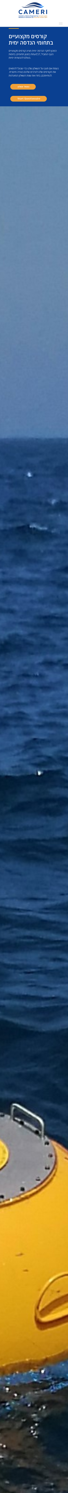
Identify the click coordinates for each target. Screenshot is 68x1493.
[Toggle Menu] (61, 23)
